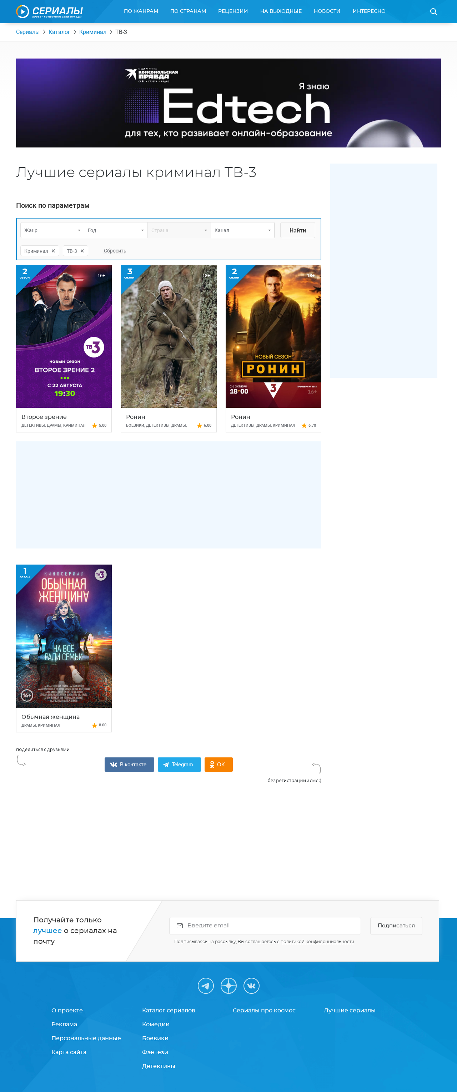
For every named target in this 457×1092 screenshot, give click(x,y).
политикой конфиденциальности (317, 942)
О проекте (67, 1010)
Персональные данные (86, 1038)
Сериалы (28, 32)
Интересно (369, 11)
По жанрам (141, 11)
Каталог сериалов (168, 1010)
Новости (327, 11)
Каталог (59, 32)
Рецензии (233, 11)
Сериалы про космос (264, 1010)
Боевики (155, 1038)
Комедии (156, 1024)
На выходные (281, 11)
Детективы (158, 1066)
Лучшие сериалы (350, 1010)
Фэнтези (155, 1052)
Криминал (92, 32)
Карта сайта (68, 1052)
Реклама (64, 1024)
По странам (188, 11)
